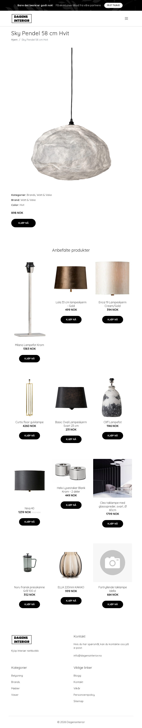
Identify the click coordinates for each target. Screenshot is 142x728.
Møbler (15, 688)
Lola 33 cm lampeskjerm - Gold (71, 304)
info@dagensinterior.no (88, 655)
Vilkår (77, 688)
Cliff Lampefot (113, 422)
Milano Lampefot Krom (29, 345)
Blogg (77, 675)
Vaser (15, 694)
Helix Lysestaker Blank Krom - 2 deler (71, 489)
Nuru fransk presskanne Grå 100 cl (29, 589)
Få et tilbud (113, 5)
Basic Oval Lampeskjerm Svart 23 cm (71, 423)
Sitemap (78, 701)
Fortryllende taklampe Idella (113, 589)
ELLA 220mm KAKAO (71, 587)
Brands (31, 195)
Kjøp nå (23, 223)
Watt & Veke (44, 195)
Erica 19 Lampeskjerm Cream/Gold (112, 304)
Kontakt (78, 682)
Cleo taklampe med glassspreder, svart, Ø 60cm (113, 506)
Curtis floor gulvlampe (29, 422)
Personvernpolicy (84, 694)
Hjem (14, 39)
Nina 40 (29, 508)
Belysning (17, 675)
